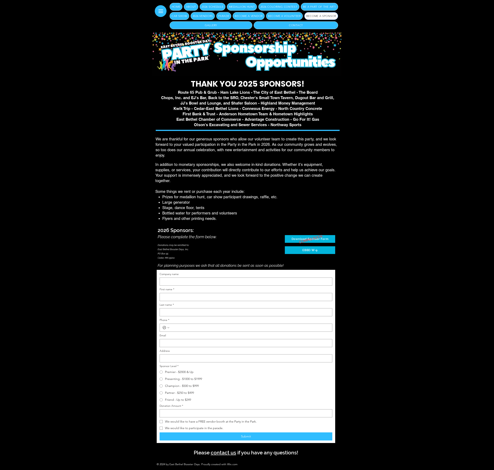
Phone (164, 320)
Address (165, 351)
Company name (169, 274)
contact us (223, 453)
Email (163, 335)
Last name (167, 304)
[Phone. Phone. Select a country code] (166, 327)
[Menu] (161, 11)
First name (167, 289)
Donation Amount (171, 406)
